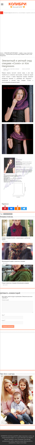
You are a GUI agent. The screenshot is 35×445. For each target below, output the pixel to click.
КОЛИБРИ (17, 4)
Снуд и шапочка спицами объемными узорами (15, 283)
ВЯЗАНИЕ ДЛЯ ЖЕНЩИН (11, 53)
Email (3, 320)
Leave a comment (26, 69)
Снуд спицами (8, 214)
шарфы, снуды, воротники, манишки (11, 69)
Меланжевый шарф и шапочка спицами (13, 261)
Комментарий (5, 300)
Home (1, 53)
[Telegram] (24, 207)
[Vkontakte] (11, 207)
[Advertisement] (17, 32)
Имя (3, 315)
